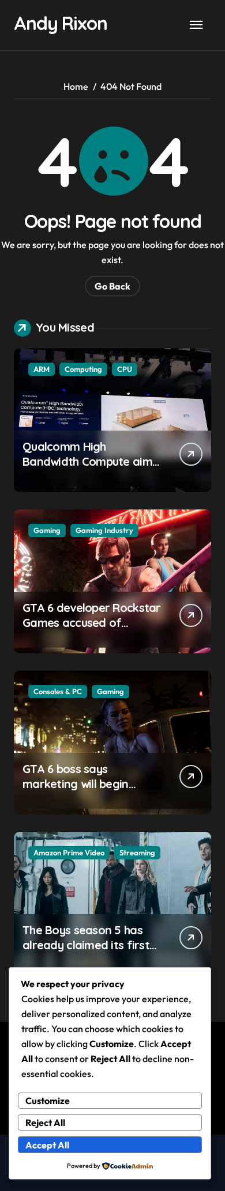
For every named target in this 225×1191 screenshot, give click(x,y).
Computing (83, 369)
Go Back (112, 286)
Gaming (47, 530)
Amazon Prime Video (68, 852)
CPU (124, 369)
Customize (47, 1100)
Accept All (47, 1145)
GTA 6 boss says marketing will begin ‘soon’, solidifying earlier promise (87, 791)
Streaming (137, 852)
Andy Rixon (60, 23)
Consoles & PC (57, 691)
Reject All (45, 1122)
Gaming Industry (104, 530)
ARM (41, 369)
